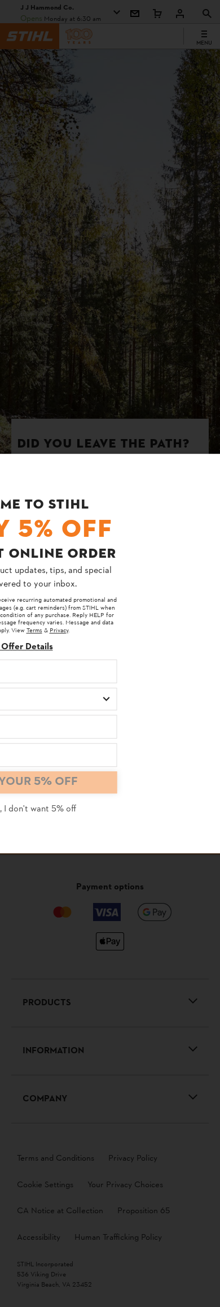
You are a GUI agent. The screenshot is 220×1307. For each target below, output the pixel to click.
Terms (34, 630)
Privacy (59, 630)
